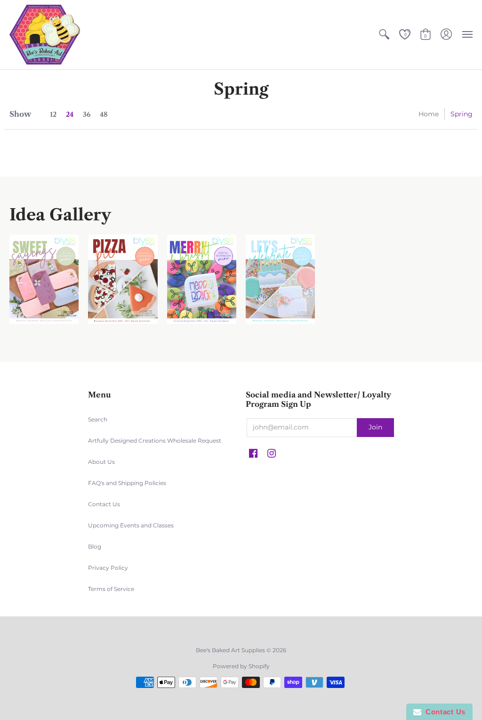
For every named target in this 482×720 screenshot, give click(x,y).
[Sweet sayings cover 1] (44, 279)
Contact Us (104, 504)
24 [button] (69, 114)
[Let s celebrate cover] (280, 279)
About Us (101, 461)
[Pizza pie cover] (122, 279)
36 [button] (86, 114)
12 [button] (53, 114)
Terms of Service (111, 588)
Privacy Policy (108, 567)
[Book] (201, 279)
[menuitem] (384, 34)
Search (97, 419)
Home (428, 114)
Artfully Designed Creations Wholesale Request (154, 440)
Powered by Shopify (241, 666)
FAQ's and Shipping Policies (127, 482)
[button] (384, 34)
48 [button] (104, 114)
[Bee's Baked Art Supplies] (44, 34)
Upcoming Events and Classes (131, 525)
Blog (94, 546)
